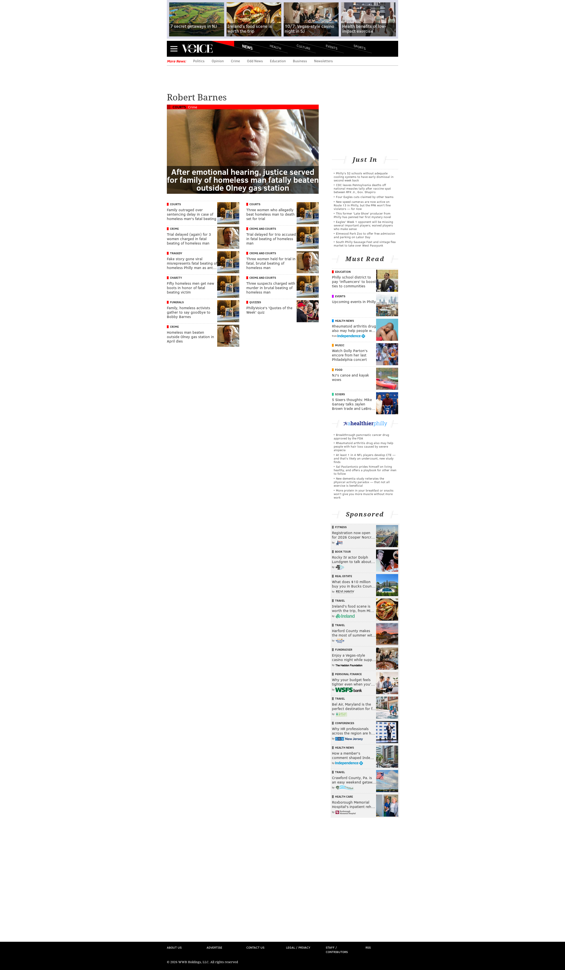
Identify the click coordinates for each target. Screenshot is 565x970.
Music (339, 345)
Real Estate (343, 576)
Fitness (341, 527)
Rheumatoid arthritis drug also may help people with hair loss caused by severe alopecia (363, 446)
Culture (303, 47)
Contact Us (255, 947)
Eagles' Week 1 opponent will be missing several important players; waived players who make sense (363, 225)
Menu (173, 48)
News (247, 47)
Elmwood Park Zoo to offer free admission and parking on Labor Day (364, 235)
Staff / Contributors (337, 949)
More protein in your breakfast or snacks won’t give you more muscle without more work (364, 493)
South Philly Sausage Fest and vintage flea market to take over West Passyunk (365, 243)
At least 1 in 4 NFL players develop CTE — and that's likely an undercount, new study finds (365, 458)
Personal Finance (348, 674)
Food (338, 370)
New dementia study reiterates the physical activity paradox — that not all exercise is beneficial (362, 482)
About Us (174, 947)
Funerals (177, 302)
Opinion (218, 60)
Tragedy (176, 253)
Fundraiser (343, 650)
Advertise (214, 947)
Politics (199, 60)
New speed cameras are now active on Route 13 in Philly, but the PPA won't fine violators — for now (362, 205)
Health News (344, 321)
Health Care (344, 797)
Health (275, 47)
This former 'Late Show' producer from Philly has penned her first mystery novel (362, 215)
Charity (176, 278)
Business (300, 60)
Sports (360, 47)
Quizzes (255, 302)
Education (278, 60)
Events (331, 47)
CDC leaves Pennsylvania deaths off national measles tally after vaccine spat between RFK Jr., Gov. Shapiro (362, 188)
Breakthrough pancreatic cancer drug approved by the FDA (361, 436)
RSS (368, 947)
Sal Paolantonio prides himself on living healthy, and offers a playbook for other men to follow (365, 470)
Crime (235, 60)
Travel (340, 601)
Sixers (340, 394)
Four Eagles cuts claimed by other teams (365, 197)
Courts (179, 107)
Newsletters (323, 60)
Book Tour (343, 552)
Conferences (344, 723)
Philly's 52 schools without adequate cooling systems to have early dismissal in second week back (364, 176)
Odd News (255, 60)
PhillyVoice (197, 48)
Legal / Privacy (298, 947)
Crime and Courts (262, 229)
